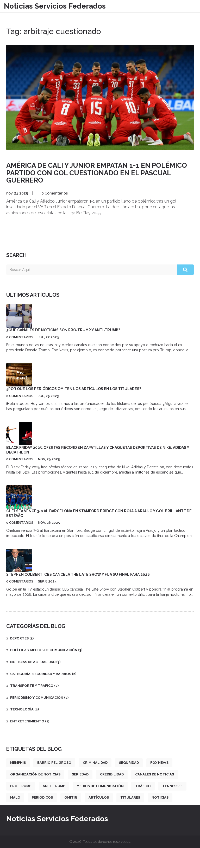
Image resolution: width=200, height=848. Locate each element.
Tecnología (24, 709)
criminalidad (95, 763)
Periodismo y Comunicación (39, 698)
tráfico (143, 786)
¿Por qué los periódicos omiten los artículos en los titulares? (73, 389)
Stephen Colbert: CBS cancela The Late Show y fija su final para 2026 (78, 574)
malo (15, 797)
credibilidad (112, 774)
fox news (159, 763)
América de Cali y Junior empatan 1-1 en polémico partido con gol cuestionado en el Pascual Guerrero (96, 172)
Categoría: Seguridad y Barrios (43, 674)
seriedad (80, 774)
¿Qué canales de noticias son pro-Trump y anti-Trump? (63, 330)
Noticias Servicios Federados (55, 6)
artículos (99, 797)
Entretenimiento (29, 721)
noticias (160, 797)
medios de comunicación (100, 786)
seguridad (129, 763)
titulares (130, 797)
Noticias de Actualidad (35, 662)
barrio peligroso (54, 763)
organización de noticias (35, 774)
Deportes (22, 638)
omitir (70, 797)
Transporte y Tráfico (34, 686)
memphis (18, 763)
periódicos (42, 797)
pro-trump (20, 786)
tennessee (172, 786)
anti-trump (54, 786)
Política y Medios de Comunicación (46, 650)
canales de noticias (154, 774)
